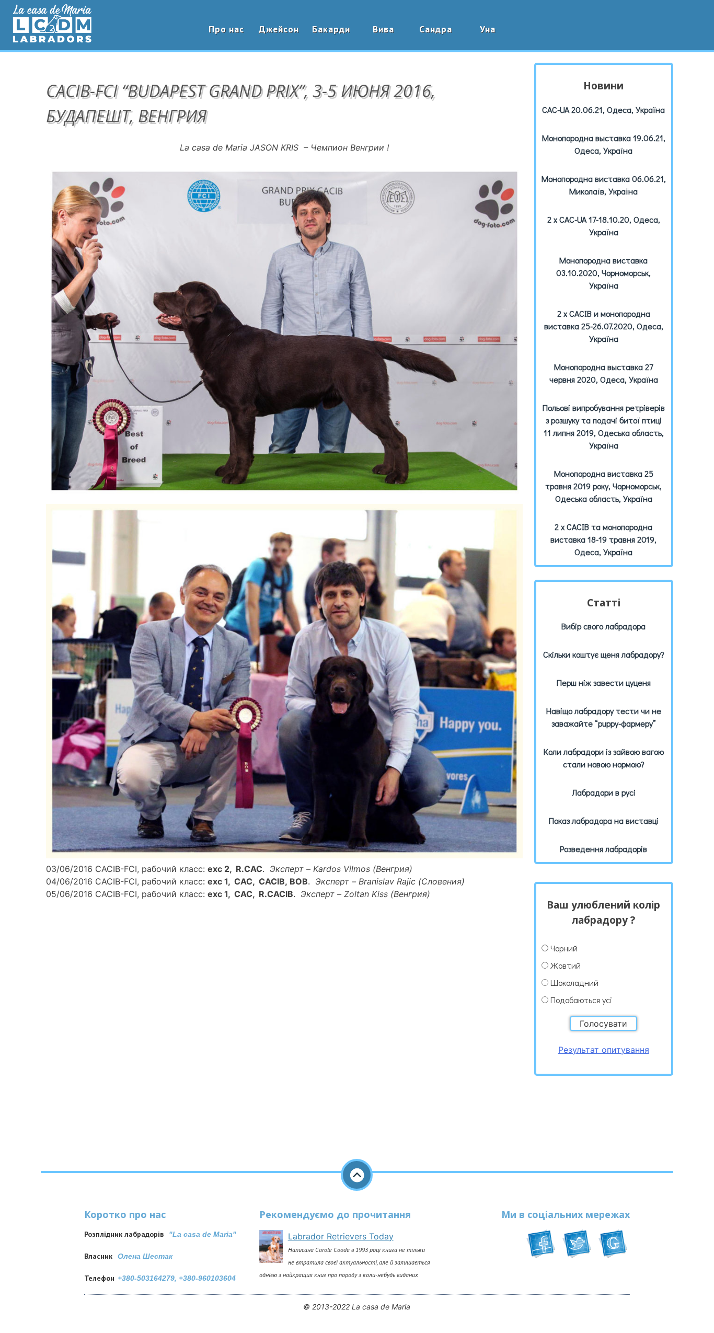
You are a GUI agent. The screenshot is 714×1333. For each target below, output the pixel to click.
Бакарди (331, 29)
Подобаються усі (581, 999)
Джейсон (279, 29)
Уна (488, 29)
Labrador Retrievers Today (341, 1236)
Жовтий (565, 965)
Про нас (226, 29)
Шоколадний (574, 982)
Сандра (435, 29)
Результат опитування (603, 1049)
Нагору (357, 1175)
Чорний (564, 948)
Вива (383, 29)
